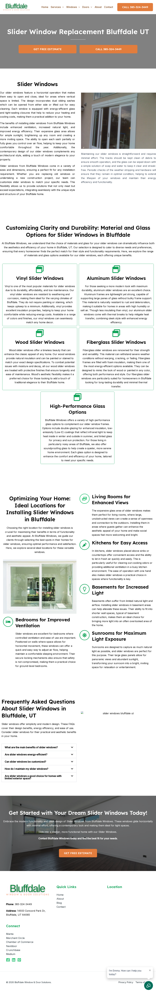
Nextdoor (11, 946)
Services (56, 7)
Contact (108, 7)
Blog (59, 902)
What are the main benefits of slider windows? (31, 747)
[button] (62, 7)
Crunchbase (13, 950)
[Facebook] (8, 960)
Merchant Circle (15, 938)
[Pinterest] (19, 960)
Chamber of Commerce (19, 941)
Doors (85, 7)
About (98, 7)
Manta (9, 933)
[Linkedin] (14, 960)
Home (44, 7)
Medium (10, 954)
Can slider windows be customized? (25, 761)
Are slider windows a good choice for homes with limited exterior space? (33, 777)
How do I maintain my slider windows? (26, 768)
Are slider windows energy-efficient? (26, 754)
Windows (71, 7)
